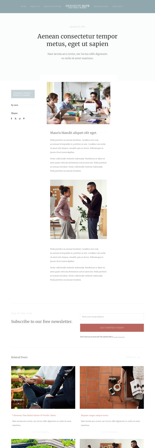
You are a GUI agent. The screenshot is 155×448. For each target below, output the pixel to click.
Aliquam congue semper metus (94, 415)
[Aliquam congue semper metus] (112, 387)
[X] (16, 118)
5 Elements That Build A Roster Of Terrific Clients (34, 415)
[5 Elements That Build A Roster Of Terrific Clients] (43, 387)
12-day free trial (119, 337)
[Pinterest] (24, 118)
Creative (26, 93)
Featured (17, 95)
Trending (26, 95)
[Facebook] (11, 118)
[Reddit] (20, 118)
